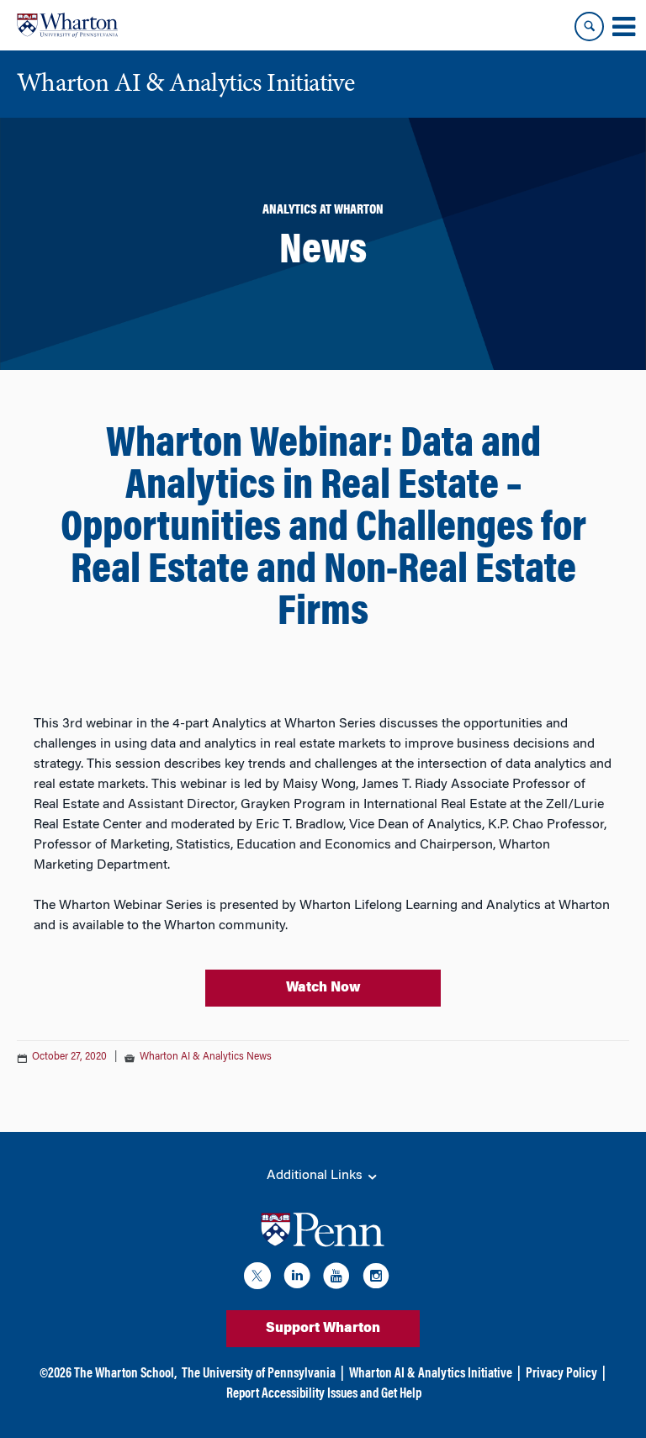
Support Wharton (323, 1328)
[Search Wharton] (589, 26)
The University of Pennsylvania (259, 1374)
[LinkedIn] (296, 1278)
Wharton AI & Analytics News (206, 1057)
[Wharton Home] (67, 25)
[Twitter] (257, 1278)
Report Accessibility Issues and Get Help (323, 1394)
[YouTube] (336, 1278)
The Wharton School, (125, 1374)
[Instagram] (376, 1278)
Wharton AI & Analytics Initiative (430, 1374)
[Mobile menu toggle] (623, 26)
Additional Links (316, 1175)
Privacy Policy (561, 1374)
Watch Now (323, 988)
